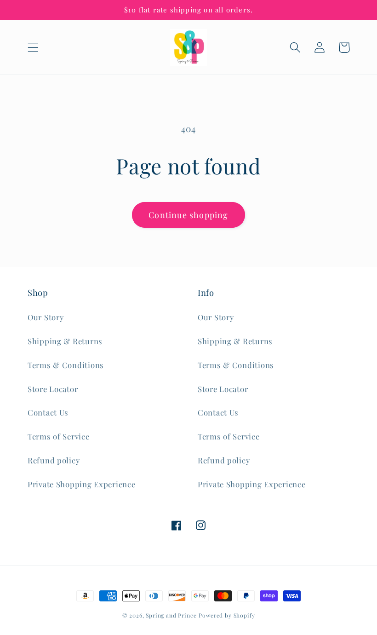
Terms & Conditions (66, 365)
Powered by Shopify (227, 615)
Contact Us (48, 412)
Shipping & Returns (65, 341)
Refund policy (54, 460)
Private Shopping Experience (81, 484)
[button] (33, 47)
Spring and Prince (171, 615)
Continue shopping (188, 214)
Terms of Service (59, 436)
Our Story (45, 317)
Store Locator (53, 389)
